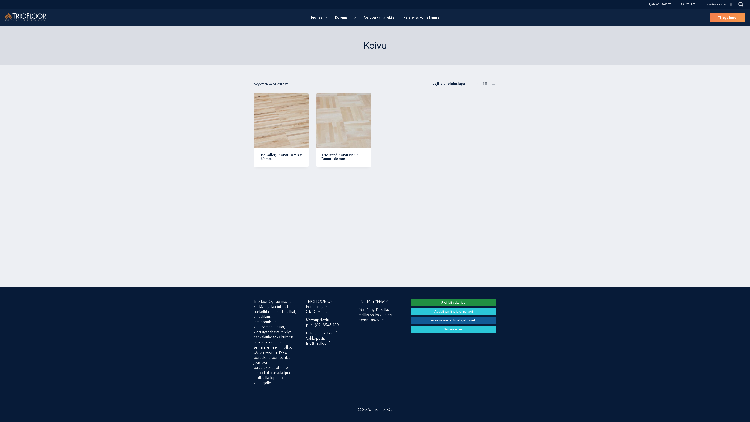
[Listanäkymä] (493, 84)
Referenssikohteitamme (422, 17)
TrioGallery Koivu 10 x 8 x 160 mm (280, 157)
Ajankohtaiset (659, 4)
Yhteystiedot (728, 17)
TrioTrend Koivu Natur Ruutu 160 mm (339, 157)
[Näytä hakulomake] (741, 4)
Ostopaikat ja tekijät (380, 17)
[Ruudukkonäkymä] (485, 84)
